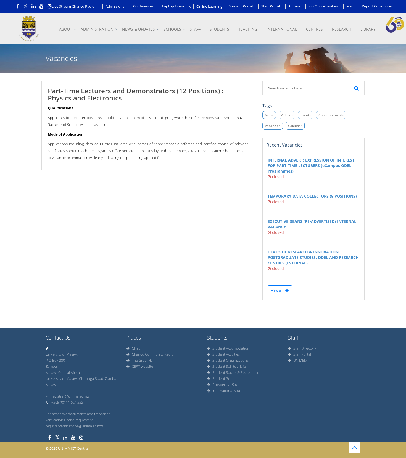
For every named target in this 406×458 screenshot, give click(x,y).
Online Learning (209, 6)
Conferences (143, 6)
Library (368, 29)
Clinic (136, 348)
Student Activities (226, 354)
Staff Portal (270, 6)
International (282, 29)
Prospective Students (229, 384)
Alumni (294, 6)
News (269, 115)
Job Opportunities (323, 6)
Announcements (331, 115)
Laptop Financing (176, 6)
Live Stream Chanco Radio (73, 6)
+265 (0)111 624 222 (67, 402)
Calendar (295, 125)
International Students (230, 390)
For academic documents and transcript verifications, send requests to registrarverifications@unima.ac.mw (78, 419)
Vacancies (272, 125)
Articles (287, 115)
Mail (349, 6)
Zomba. (52, 366)
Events (305, 115)
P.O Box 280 (55, 360)
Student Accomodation (230, 348)
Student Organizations (230, 360)
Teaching (247, 29)
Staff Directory (304, 348)
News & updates (138, 29)
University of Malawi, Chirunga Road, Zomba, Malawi (81, 381)
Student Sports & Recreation (235, 372)
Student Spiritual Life (229, 366)
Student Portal (241, 6)
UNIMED (300, 360)
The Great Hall (143, 360)
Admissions (115, 6)
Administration (97, 29)
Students (219, 29)
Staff (195, 29)
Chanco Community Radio (153, 354)
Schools (172, 29)
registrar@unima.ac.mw (70, 396)
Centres (314, 29)
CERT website (142, 366)
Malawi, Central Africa (63, 372)
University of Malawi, (62, 354)
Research (341, 29)
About (65, 29)
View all (277, 290)
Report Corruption (377, 6)
